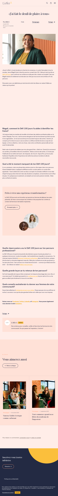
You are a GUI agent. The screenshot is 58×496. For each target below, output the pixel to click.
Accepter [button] (17, 492)
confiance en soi (32, 276)
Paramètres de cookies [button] (8, 492)
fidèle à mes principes (26, 264)
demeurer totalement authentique (28, 258)
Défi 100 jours (6, 74)
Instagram (35, 301)
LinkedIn (27, 301)
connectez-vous (24, 438)
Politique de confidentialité (11, 479)
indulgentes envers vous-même (25, 290)
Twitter (21, 301)
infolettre (19, 303)
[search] (47, 3)
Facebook (16, 301)
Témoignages (35, 22)
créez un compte (36, 438)
